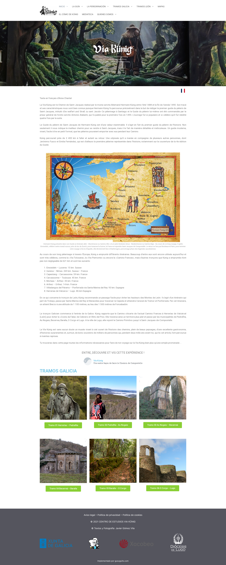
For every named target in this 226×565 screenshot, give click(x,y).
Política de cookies (132, 515)
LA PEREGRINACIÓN (96, 6)
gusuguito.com (122, 561)
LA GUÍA (76, 6)
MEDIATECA (87, 14)
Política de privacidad (109, 515)
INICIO (62, 6)
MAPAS (161, 6)
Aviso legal (89, 515)
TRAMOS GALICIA (121, 6)
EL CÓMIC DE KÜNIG (68, 14)
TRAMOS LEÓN (144, 6)
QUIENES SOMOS (105, 14)
